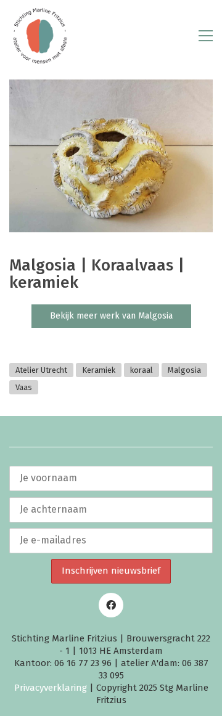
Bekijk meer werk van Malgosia (111, 316)
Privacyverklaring (50, 687)
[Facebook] (111, 605)
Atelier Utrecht (41, 370)
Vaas (23, 387)
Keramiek (98, 370)
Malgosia (184, 370)
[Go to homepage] (40, 36)
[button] (206, 35)
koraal (141, 370)
